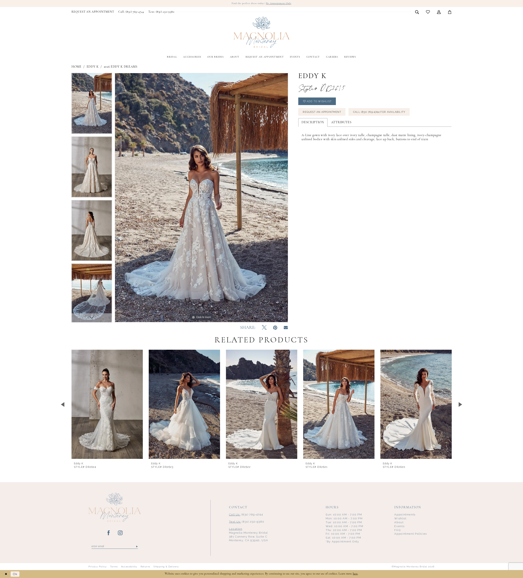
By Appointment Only (278, 3)
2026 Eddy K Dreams (120, 66)
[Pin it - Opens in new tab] (275, 328)
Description (313, 122)
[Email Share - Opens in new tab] (286, 327)
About (398, 522)
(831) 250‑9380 (246, 521)
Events (399, 526)
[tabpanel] (92, 105)
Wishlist (400, 518)
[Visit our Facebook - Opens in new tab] (109, 533)
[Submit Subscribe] (136, 546)
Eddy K (93, 66)
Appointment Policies (410, 533)
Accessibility (129, 566)
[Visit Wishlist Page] (428, 12)
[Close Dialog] (6, 574)
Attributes (341, 122)
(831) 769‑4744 (246, 514)
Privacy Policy (97, 566)
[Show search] (417, 12)
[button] (439, 12)
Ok (15, 574)
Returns (145, 566)
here (355, 573)
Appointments (405, 514)
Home (77, 66)
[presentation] (107, 404)
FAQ (397, 530)
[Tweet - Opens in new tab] (264, 328)
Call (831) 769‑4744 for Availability (379, 112)
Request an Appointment (322, 112)
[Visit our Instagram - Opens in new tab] (120, 533)
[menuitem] (92, 12)
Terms (114, 566)
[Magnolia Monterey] (261, 32)
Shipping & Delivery (166, 566)
